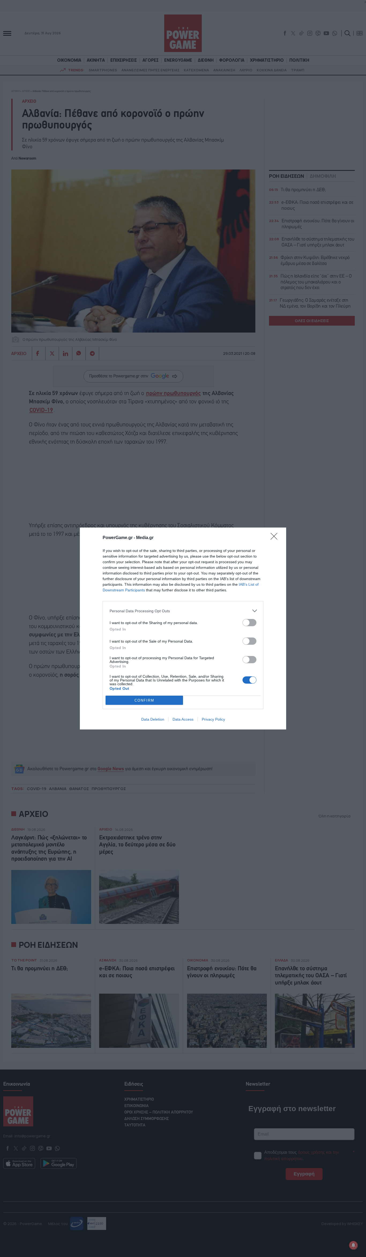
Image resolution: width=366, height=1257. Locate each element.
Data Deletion (152, 719)
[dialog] (183, 628)
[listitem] (183, 611)
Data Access (183, 719)
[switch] (249, 622)
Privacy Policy (213, 719)
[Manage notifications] (353, 1245)
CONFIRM (144, 700)
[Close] (276, 538)
